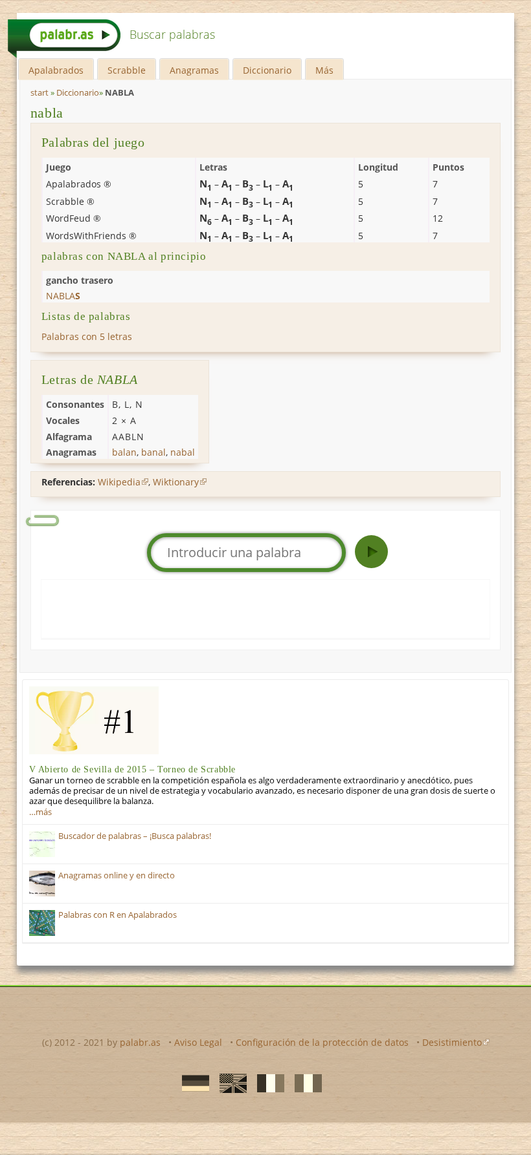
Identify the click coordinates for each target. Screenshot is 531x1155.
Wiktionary (176, 482)
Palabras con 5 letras (86, 336)
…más (40, 812)
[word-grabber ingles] (229, 1082)
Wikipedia (119, 482)
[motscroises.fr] (266, 1082)
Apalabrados (56, 70)
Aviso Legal (198, 1042)
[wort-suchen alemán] (191, 1082)
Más (324, 70)
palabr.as (140, 1042)
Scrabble (126, 70)
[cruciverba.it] (304, 1082)
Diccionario (267, 70)
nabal (182, 452)
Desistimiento (452, 1042)
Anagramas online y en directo (116, 875)
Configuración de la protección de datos (322, 1042)
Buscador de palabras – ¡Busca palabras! (134, 836)
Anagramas (194, 70)
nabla (46, 113)
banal (153, 452)
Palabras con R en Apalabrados (117, 914)
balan (124, 452)
